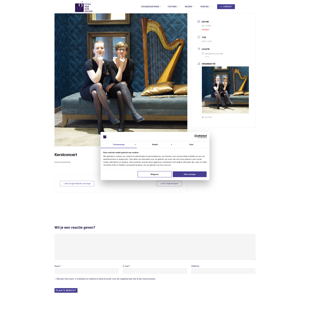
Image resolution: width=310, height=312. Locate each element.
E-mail (126, 266)
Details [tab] (155, 144)
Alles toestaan (190, 174)
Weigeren (155, 174)
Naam (58, 266)
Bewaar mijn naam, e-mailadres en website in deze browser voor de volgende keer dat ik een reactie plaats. (106, 278)
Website (195, 266)
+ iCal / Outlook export (169, 183)
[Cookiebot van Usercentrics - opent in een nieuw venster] (196, 136)
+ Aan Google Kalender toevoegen (77, 183)
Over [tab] (191, 144)
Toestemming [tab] (118, 144)
